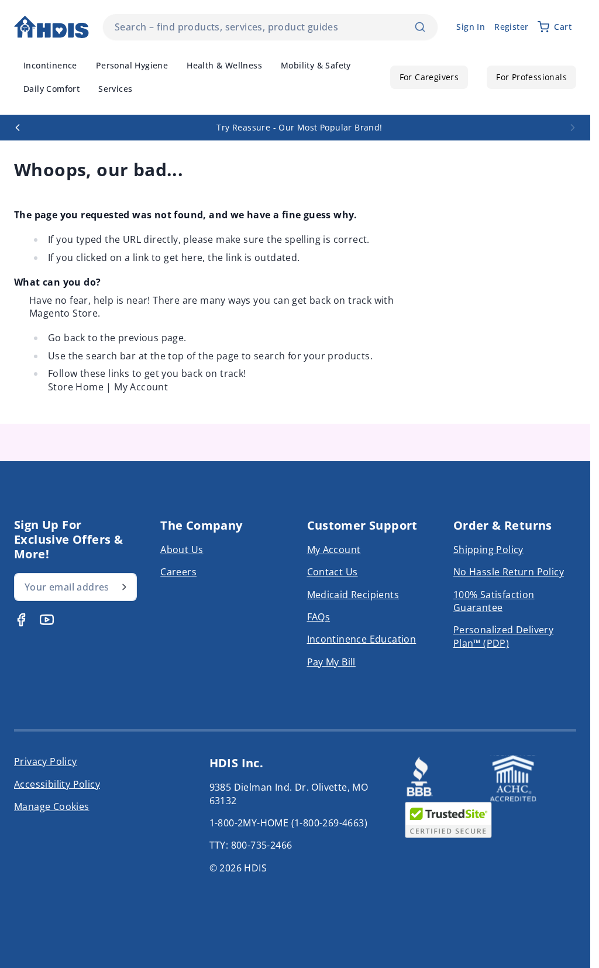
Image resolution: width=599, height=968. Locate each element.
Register (511, 26)
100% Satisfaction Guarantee (494, 601)
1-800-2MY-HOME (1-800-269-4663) (288, 822)
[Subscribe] (124, 587)
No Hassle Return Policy (508, 571)
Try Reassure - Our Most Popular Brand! (290, 127)
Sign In (470, 26)
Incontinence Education (361, 639)
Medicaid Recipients (353, 594)
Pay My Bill (331, 661)
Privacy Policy (45, 761)
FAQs (319, 616)
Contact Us (332, 571)
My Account (141, 386)
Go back (66, 337)
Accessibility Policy (57, 784)
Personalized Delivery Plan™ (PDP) (503, 636)
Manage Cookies (51, 806)
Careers (178, 571)
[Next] (573, 127)
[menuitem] (50, 65)
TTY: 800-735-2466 (250, 845)
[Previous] (17, 127)
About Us (181, 549)
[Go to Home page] (51, 27)
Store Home (76, 386)
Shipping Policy (488, 549)
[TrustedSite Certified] (448, 820)
